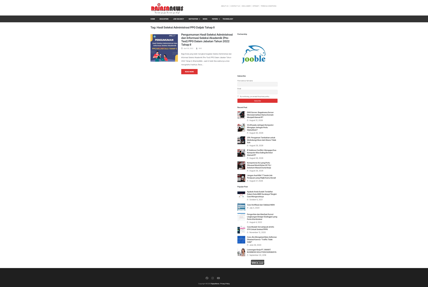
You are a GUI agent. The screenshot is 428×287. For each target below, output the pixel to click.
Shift (200, 48)
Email (239, 89)
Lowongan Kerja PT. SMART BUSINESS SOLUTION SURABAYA (261, 251)
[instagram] (212, 278)
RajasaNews (215, 284)
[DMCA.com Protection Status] (257, 261)
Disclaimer (246, 6)
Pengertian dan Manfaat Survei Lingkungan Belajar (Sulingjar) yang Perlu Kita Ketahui (262, 216)
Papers (215, 19)
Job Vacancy (178, 19)
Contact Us (235, 6)
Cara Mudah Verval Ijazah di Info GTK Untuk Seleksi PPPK (260, 228)
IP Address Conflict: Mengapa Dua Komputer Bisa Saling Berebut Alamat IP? (261, 152)
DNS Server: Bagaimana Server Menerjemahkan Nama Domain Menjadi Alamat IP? (260, 114)
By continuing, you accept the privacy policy (254, 96)
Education (164, 19)
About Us (224, 6)
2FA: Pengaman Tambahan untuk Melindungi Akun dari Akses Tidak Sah (261, 140)
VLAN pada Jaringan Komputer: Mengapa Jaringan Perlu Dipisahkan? (260, 127)
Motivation (193, 19)
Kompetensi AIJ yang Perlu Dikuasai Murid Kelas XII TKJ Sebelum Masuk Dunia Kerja (259, 165)
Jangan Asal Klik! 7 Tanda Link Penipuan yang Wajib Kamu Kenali (261, 176)
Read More (189, 72)
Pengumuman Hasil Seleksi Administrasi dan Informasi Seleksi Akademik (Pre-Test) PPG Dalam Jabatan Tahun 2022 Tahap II (207, 39)
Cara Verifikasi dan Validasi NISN (261, 205)
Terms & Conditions (268, 6)
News (205, 19)
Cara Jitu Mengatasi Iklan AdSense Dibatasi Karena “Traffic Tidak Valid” (262, 239)
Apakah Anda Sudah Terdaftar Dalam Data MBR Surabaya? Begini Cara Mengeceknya (262, 194)
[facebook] (207, 278)
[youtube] (218, 278)
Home (152, 19)
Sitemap (256, 6)
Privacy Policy (225, 284)
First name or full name (245, 81)
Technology (228, 19)
